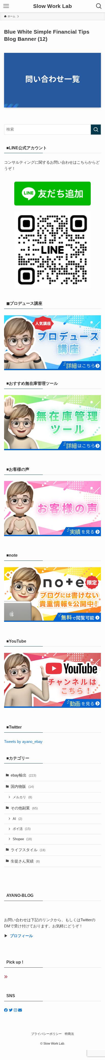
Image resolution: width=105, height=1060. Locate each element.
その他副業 (24, 808)
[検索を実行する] (96, 129)
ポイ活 (22, 829)
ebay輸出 (23, 775)
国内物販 (22, 786)
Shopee (22, 839)
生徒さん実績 (25, 861)
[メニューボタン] (6, 6)
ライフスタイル (28, 850)
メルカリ (22, 797)
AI (17, 819)
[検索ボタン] (99, 6)
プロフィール (21, 936)
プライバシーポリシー (46, 1034)
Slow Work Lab (52, 6)
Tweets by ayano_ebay (23, 742)
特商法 (69, 1034)
